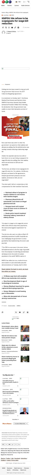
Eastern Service (12, 452)
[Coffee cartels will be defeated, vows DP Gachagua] (24, 401)
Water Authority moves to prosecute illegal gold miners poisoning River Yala (10, 359)
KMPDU (18, 305)
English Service (12, 448)
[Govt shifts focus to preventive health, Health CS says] (24, 380)
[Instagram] (15, 444)
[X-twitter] (6, 444)
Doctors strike (11, 305)
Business (4, 351)
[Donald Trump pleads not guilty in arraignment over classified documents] (24, 410)
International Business (12, 351)
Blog (7, 12)
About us (3, 458)
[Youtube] (9, 444)
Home (3, 12)
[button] (16, 2)
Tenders (8, 458)
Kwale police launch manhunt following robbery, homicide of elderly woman (15, 215)
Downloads (17, 458)
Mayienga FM (11, 450)
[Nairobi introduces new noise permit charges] (25, 338)
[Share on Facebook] (3, 27)
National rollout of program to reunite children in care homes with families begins (15, 194)
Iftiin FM (26, 452)
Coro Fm (20, 448)
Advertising (24, 458)
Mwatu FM (19, 450)
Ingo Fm (20, 452)
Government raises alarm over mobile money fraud (10, 327)
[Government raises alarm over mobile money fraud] (25, 328)
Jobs (12, 458)
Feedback (3, 460)
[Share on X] (6, 27)
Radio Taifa (4, 448)
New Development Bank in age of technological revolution (14, 282)
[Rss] (19, 444)
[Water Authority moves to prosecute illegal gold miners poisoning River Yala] (25, 359)
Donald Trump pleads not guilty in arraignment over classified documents (10, 412)
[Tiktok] (12, 444)
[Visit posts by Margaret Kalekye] (3, 32)
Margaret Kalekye (11, 31)
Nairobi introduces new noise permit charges (9, 336)
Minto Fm (4, 450)
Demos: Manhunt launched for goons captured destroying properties (15, 287)
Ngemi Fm (3, 454)
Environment (5, 340)
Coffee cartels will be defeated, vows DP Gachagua (11, 401)
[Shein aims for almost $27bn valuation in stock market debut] (25, 347)
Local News (6, 15)
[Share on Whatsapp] (9, 27)
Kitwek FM (26, 450)
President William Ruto (20, 423)
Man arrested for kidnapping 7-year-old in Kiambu (11, 392)
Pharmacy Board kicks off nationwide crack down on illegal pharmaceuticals (15, 201)
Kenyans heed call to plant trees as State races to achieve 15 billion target (15, 208)
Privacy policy (14, 460)
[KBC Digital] (7, 1)
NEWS (12, 15)
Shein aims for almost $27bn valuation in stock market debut (10, 347)
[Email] (12, 27)
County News (5, 330)
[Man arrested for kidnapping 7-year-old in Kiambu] (24, 391)
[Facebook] (3, 444)
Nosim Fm (10, 454)
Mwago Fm (4, 452)
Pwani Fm (26, 448)
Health (10, 340)
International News (7, 408)
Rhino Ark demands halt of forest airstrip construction (14, 297)
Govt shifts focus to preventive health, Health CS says (10, 382)
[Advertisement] (15, 51)
